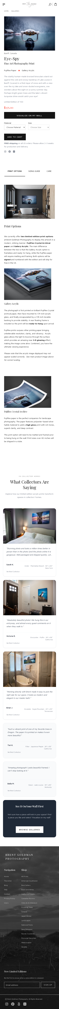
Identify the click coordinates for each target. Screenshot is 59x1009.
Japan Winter (26, 916)
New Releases (26, 929)
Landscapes (25, 920)
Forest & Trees (27, 907)
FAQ (5, 890)
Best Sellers (25, 885)
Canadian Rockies (28, 898)
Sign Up (48, 985)
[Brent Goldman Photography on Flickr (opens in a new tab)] (14, 151)
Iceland (24, 912)
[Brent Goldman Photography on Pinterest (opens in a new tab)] (12, 1004)
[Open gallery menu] (4, 4)
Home (6, 11)
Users (6, 903)
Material (7, 123)
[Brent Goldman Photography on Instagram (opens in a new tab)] (5, 151)
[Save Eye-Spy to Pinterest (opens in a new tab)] (10, 151)
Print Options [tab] (15, 171)
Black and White (27, 890)
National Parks (27, 925)
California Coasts (28, 894)
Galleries (15, 11)
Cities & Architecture (29, 903)
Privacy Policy (9, 898)
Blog (6, 885)
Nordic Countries (28, 934)
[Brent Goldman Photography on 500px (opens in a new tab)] (18, 1004)
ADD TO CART (15, 137)
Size (30, 123)
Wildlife (24, 947)
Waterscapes (26, 942)
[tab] (34, 171)
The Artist (8, 881)
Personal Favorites (28, 938)
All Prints (24, 876)
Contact (7, 894)
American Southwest (29, 881)
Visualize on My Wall (29, 115)
